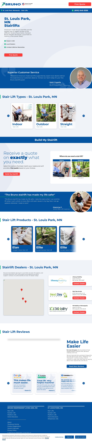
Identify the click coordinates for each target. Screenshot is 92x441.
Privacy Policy (11, 430)
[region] (46, 437)
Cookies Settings (59, 437)
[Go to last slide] (8, 116)
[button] (26, 301)
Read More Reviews (76, 366)
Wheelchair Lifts (53, 419)
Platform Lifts (11, 415)
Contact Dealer (79, 283)
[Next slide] (84, 116)
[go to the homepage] (11, 4)
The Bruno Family (13, 424)
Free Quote (13, 55)
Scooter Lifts (11, 413)
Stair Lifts (10, 411)
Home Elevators (12, 417)
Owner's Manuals (13, 428)
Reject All (69, 437)
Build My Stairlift (11, 174)
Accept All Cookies (80, 437)
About (9, 422)
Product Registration (14, 426)
